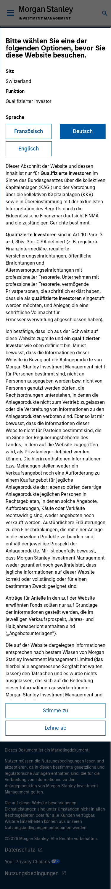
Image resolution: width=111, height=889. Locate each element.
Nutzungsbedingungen (32, 873)
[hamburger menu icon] (10, 13)
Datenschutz (20, 850)
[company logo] (46, 12)
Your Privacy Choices (28, 862)
